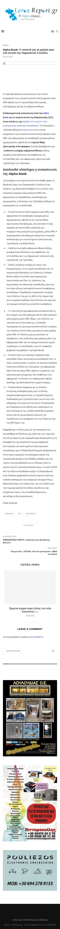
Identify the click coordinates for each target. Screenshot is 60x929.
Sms (19, 514)
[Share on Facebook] (25, 529)
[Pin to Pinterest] (31, 529)
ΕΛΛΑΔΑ (5, 45)
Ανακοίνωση (30, 514)
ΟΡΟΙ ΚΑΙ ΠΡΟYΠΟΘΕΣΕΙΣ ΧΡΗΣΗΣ (30, 919)
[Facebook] (30, 909)
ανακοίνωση (27, 129)
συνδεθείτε (37, 636)
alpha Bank (9, 514)
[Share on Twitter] (28, 529)
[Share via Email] (34, 529)
